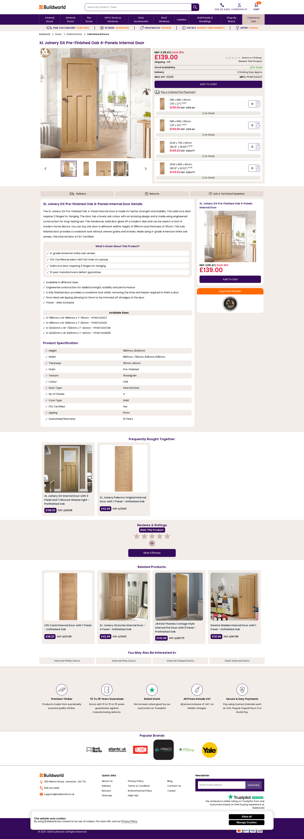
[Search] (195, 7)
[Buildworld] (52, 7)
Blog (169, 781)
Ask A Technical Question (229, 194)
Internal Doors (49, 19)
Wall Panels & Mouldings (205, 19)
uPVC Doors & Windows (113, 19)
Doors (58, 34)
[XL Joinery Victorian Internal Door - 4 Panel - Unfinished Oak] (124, 597)
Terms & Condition (139, 785)
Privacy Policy (135, 781)
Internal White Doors (67, 661)
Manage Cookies (247, 822)
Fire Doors (89, 19)
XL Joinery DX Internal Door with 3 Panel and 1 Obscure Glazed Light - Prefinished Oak (66, 500)
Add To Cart (230, 279)
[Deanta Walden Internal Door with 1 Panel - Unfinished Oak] (234, 597)
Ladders (181, 19)
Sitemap (107, 795)
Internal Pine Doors (124, 661)
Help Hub (133, 795)
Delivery (81, 194)
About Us (107, 781)
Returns (154, 194)
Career (171, 790)
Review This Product (250, 61)
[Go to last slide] (45, 168)
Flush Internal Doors (237, 661)
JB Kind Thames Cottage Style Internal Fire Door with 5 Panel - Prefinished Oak (175, 627)
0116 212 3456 (51, 788)
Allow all (247, 816)
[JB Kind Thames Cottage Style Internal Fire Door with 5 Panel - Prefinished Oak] (179, 597)
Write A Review (152, 553)
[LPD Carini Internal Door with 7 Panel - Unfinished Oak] (68, 597)
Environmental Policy (140, 790)
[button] (69, 169)
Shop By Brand (231, 19)
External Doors (70, 19)
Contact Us (174, 785)
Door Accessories (141, 19)
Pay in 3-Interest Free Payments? (178, 92)
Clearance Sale (253, 19)
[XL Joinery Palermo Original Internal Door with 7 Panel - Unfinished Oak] (124, 469)
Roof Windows (164, 19)
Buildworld (44, 34)
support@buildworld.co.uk (59, 794)
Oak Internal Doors (98, 34)
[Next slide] (145, 168)
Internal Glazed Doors (180, 661)
